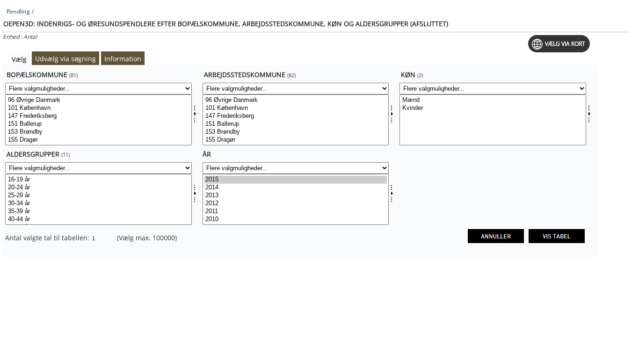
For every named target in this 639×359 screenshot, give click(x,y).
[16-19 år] (98, 180)
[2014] (295, 188)
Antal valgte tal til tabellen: (48, 237)
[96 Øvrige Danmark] (98, 100)
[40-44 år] (98, 219)
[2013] (295, 196)
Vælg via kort (565, 44)
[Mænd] (492, 100)
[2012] (295, 204)
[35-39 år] (98, 211)
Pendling (18, 11)
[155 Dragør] (98, 140)
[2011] (295, 211)
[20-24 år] (98, 188)
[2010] (295, 219)
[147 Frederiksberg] (98, 116)
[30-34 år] (98, 204)
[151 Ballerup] (98, 124)
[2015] (295, 180)
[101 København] (98, 108)
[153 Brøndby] (98, 132)
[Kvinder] (492, 108)
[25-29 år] (98, 196)
